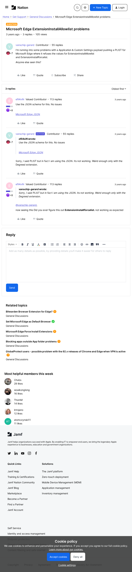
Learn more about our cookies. (66, 549)
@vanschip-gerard (26, 205)
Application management (56, 487)
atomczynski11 (22, 419)
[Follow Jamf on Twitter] (9, 453)
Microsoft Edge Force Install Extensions (29, 331)
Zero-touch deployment (55, 476)
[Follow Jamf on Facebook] (36, 453)
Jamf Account (15, 509)
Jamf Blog (13, 487)
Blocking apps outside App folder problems (31, 341)
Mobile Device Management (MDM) (61, 482)
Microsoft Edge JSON (28, 114)
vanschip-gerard (25, 44)
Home (6, 16)
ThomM (18, 399)
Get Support (19, 16)
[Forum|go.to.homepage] (20, 7)
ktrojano (18, 409)
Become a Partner (18, 498)
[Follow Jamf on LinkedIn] (16, 453)
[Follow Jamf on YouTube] (22, 453)
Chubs (17, 379)
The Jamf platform (52, 471)
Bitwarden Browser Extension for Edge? (29, 311)
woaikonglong (22, 389)
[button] (7, 8)
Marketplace (15, 493)
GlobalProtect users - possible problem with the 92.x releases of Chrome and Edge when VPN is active (65, 351)
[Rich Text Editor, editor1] (66, 265)
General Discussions (41, 16)
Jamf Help (13, 471)
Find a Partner (15, 504)
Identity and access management (26, 533)
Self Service (14, 528)
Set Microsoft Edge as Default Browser (28, 321)
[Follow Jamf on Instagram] (29, 453)
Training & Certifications (21, 476)
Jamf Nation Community (21, 482)
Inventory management (55, 493)
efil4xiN (20, 99)
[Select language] (85, 7)
